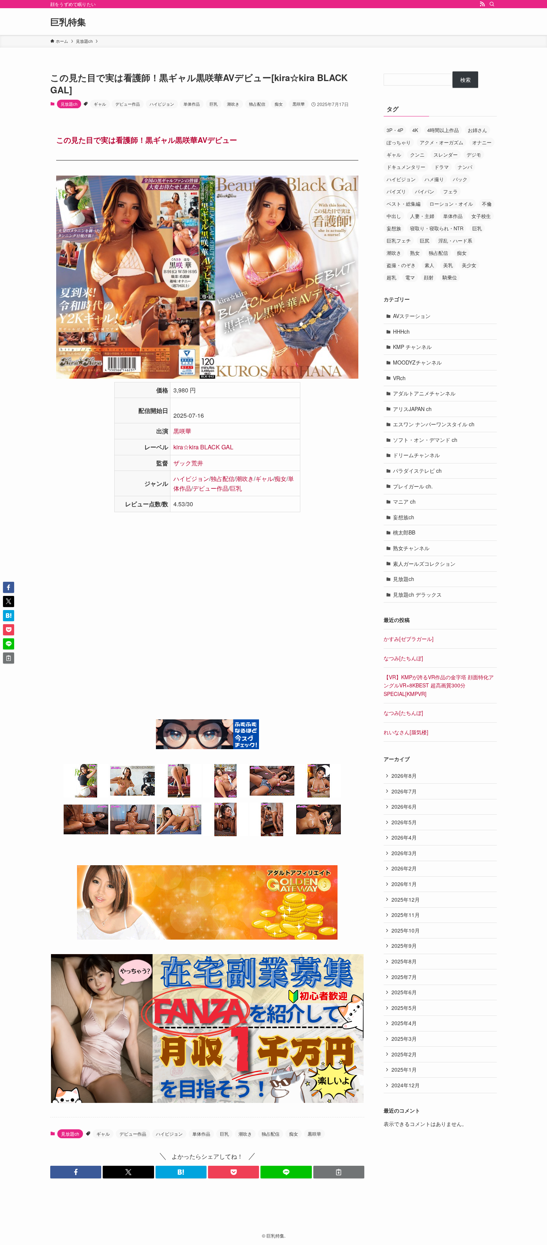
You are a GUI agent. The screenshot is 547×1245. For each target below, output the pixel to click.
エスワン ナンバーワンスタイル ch (433, 424)
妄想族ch (403, 517)
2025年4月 (404, 1023)
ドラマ (441, 166)
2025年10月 (405, 930)
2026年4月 (404, 837)
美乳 (448, 265)
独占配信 (257, 104)
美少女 (469, 265)
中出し (394, 215)
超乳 (391, 277)
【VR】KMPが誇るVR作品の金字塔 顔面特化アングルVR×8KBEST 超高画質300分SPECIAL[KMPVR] (439, 685)
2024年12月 (405, 1085)
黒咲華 (298, 104)
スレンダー (446, 154)
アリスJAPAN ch (412, 409)
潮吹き (233, 104)
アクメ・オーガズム (441, 142)
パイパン (424, 191)
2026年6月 (404, 806)
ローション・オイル (451, 203)
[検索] (492, 4)
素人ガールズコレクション (424, 563)
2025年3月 (404, 1038)
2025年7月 (404, 977)
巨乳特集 (68, 21)
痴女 (279, 104)
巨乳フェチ (399, 240)
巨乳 (213, 104)
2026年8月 (404, 775)
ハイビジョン (162, 104)
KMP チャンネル (412, 346)
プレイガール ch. (413, 486)
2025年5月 (404, 1007)
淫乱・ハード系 (455, 240)
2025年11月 (405, 914)
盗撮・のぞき (401, 265)
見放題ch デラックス (417, 594)
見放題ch (69, 104)
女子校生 (481, 215)
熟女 (415, 252)
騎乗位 (449, 277)
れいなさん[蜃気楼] (406, 732)
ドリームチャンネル (416, 455)
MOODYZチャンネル (417, 362)
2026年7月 (404, 791)
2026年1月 (404, 884)
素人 (429, 265)
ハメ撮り (434, 179)
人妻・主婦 (422, 215)
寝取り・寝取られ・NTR (436, 228)
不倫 (487, 203)
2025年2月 (404, 1054)
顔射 (429, 277)
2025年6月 (404, 992)
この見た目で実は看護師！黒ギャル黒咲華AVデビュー (146, 139)
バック (460, 179)
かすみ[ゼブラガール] (409, 638)
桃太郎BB (404, 532)
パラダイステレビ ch (417, 470)
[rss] (482, 4)
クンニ (417, 154)
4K (415, 130)
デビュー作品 (127, 104)
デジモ (474, 154)
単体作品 (191, 104)
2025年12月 (405, 899)
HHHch (401, 331)
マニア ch (404, 501)
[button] (75, 1172)
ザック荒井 (188, 463)
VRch (399, 378)
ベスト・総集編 (403, 203)
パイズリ (396, 191)
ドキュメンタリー (406, 166)
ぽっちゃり (399, 142)
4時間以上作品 (443, 130)
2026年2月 (404, 868)
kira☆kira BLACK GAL (203, 447)
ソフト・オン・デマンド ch (425, 439)
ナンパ (465, 166)
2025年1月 (404, 1069)
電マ (410, 277)
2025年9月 (404, 945)
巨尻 (424, 240)
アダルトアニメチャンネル (424, 393)
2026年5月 (404, 822)
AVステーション (412, 316)
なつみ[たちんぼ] (403, 658)
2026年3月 (404, 853)
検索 (465, 79)
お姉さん (477, 130)
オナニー (482, 142)
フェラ (450, 191)
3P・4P (395, 130)
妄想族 (394, 228)
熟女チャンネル (411, 548)
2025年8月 (404, 961)
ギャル (100, 104)
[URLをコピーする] (338, 1172)
